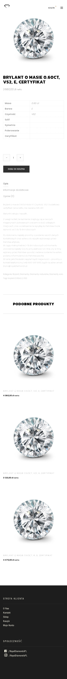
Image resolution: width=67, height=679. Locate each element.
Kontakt (7, 612)
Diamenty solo (56, 274)
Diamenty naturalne (39, 274)
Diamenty (24, 274)
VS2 (25, 278)
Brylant (16, 274)
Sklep (6, 617)
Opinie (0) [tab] (8, 196)
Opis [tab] (5, 183)
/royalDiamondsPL (17, 651)
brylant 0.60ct (14, 278)
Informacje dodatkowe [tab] (16, 190)
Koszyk (6, 621)
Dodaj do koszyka (16, 169)
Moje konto (8, 625)
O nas (6, 608)
